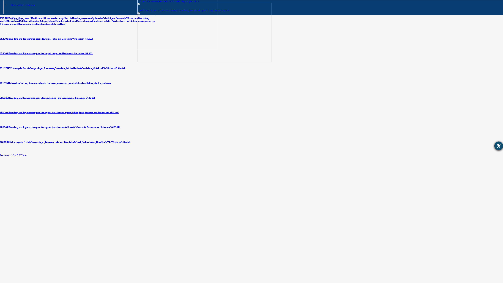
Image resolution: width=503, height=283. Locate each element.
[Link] (70, 13)
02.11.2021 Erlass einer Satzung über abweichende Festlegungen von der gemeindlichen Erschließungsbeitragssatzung (55, 83)
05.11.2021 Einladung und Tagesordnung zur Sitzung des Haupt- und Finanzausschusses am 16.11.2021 (46, 53)
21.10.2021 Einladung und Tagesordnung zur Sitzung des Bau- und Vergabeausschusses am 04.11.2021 (47, 97)
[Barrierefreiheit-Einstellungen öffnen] (498, 146)
